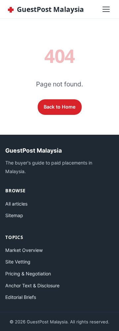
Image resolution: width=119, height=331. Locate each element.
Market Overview (24, 250)
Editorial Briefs (20, 297)
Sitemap (14, 215)
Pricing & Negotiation (28, 273)
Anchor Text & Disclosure (32, 285)
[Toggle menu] (106, 9)
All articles (16, 204)
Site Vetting (17, 261)
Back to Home (60, 107)
